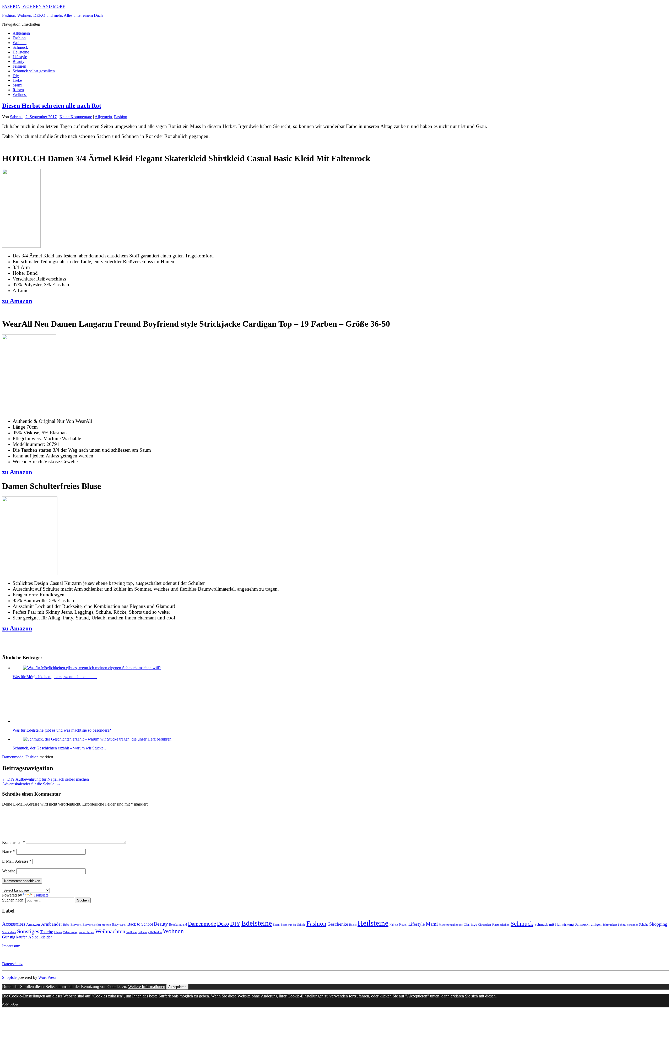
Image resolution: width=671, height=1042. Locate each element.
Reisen (18, 90)
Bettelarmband (178, 924)
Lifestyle (20, 57)
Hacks (352, 924)
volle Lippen (86, 932)
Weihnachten (110, 931)
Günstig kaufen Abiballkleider (27, 937)
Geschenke (337, 924)
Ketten (403, 924)
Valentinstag (70, 932)
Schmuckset (610, 924)
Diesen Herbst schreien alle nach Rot (51, 105)
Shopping (658, 924)
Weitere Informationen (146, 986)
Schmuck (20, 47)
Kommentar (13, 842)
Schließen (10, 1005)
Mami (17, 85)
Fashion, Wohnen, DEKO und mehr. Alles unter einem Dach (52, 15)
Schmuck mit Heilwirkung (554, 924)
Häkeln (393, 924)
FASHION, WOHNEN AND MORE (33, 6)
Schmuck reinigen (588, 924)
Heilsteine (21, 52)
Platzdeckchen (501, 924)
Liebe (17, 80)
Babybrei (76, 924)
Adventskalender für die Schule (31, 784)
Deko (223, 924)
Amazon (33, 924)
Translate (41, 895)
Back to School (140, 924)
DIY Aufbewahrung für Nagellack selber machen (45, 779)
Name (8, 851)
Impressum (11, 946)
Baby (66, 924)
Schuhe (643, 924)
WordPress (46, 977)
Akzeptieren (177, 987)
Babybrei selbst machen (97, 924)
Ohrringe (470, 924)
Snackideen (9, 932)
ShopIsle (10, 977)
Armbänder (51, 924)
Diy (16, 75)
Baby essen (119, 924)
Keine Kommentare (75, 117)
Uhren (58, 932)
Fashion (19, 38)
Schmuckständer (628, 924)
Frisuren (19, 66)
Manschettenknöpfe (451, 924)
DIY (235, 923)
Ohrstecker (484, 924)
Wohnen (19, 42)
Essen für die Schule (293, 924)
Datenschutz (12, 964)
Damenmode (12, 757)
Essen (276, 924)
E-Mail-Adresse (16, 861)
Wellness (20, 94)
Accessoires (13, 924)
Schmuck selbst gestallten (34, 71)
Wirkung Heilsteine (150, 932)
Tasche (46, 931)
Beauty (18, 61)
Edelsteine (256, 923)
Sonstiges (28, 931)
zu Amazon (17, 301)
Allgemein (21, 33)
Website (8, 871)
